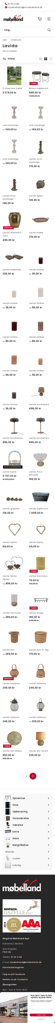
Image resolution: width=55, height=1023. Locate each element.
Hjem (5, 40)
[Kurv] (40, 18)
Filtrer (11, 58)
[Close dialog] (53, 994)
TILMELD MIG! (41, 1015)
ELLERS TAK (41, 1019)
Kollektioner (16, 40)
